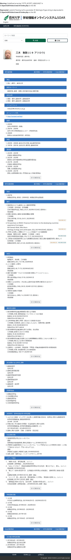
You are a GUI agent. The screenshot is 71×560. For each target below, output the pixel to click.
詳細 (58, 40)
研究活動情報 (47, 72)
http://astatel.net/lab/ (14, 116)
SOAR (14, 555)
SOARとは (27, 555)
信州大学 (6, 26)
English (5, 22)
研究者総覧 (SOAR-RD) (21, 26)
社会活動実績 (59, 72)
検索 (36, 40)
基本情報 (37, 72)
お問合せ (41, 555)
